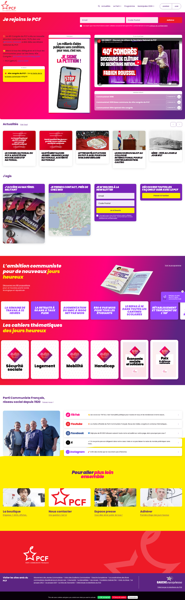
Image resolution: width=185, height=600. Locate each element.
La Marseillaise (83, 580)
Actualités (105, 6)
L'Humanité (72, 580)
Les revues (94, 580)
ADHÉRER (166, 6)
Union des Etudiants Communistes (77, 577)
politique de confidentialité (158, 26)
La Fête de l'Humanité (66, 583)
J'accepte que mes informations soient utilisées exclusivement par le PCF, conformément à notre (125, 26)
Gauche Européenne (99, 577)
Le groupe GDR (51, 583)
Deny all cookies (120, 597)
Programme (129, 6)
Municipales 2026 (145, 6)
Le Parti (116, 6)
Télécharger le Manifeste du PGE (88, 583)
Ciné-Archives (124, 580)
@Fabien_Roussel (12, 42)
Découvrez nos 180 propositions (16, 285)
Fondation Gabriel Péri (108, 580)
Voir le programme (173, 265)
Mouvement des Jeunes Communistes (48, 577)
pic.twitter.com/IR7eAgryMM (26, 56)
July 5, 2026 (22, 61)
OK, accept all (105, 597)
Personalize (133, 597)
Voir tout (24, 124)
